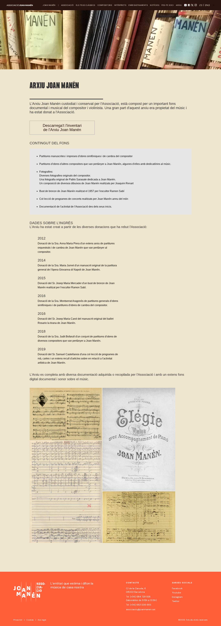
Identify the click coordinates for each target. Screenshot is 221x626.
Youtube (176, 592)
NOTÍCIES (154, 5)
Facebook (177, 588)
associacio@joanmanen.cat (140, 609)
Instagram (177, 596)
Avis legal (42, 620)
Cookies (30, 620)
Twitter (175, 601)
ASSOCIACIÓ (67, 5)
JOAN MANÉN (49, 5)
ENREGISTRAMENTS (138, 5)
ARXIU (179, 5)
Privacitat (17, 620)
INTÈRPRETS (120, 5)
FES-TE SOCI (167, 5)
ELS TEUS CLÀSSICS (85, 5)
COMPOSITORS (104, 5)
